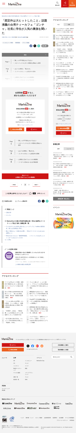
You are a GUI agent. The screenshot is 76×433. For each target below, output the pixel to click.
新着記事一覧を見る (64, 199)
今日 (58, 24)
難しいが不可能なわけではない (24, 60)
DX (14, 360)
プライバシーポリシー (62, 420)
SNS (26, 379)
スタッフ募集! (38, 417)
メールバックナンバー (26, 125)
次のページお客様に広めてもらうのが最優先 (25, 176)
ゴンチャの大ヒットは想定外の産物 (28, 153)
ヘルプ (22, 417)
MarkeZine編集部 (22, 37)
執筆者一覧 (16, 379)
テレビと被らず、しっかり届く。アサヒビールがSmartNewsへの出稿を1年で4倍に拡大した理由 (39, 285)
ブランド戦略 (25, 42)
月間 (69, 24)
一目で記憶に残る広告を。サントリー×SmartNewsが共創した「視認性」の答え (14, 320)
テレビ (26, 377)
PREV (14, 185)
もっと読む (8, 239)
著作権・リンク (29, 417)
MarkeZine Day (40, 360)
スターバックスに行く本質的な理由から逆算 (28, 63)
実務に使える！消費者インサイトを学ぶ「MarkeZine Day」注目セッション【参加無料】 (63, 156)
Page (7, 62)
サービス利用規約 (69, 417)
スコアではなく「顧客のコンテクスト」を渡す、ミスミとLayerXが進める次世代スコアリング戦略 (39, 319)
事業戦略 (17, 42)
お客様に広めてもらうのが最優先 (28, 159)
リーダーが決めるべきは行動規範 (28, 162)
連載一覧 (15, 377)
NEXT (36, 185)
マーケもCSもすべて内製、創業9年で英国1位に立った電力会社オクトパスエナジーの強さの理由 (14, 285)
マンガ (26, 363)
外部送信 (72, 420)
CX (14, 363)
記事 (58, 149)
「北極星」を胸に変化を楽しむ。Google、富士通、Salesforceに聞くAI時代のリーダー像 (63, 191)
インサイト (16, 366)
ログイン (35, 129)
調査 (26, 368)
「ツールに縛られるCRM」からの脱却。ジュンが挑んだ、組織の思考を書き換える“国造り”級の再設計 (14, 304)
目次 (25, 55)
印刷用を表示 (8, 201)
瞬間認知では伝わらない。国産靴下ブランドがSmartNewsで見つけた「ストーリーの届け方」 (39, 293)
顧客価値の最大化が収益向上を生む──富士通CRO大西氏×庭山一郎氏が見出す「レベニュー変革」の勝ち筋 (39, 310)
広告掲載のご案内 (63, 345)
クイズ (26, 366)
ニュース (69, 149)
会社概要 (61, 417)
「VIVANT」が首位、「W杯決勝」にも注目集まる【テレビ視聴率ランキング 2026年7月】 (14, 313)
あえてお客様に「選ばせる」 (26, 151)
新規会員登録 (17, 129)
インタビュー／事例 (8, 42)
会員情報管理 (47, 417)
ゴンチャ (8, 215)
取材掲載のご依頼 (63, 350)
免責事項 (55, 417)
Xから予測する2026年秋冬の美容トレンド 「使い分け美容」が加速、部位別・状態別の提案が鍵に (14, 294)
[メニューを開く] (3, 3)
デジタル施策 (16, 372)
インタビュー (28, 360)
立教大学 (8, 212)
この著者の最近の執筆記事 (23, 264)
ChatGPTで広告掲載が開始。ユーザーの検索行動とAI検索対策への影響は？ (39, 301)
